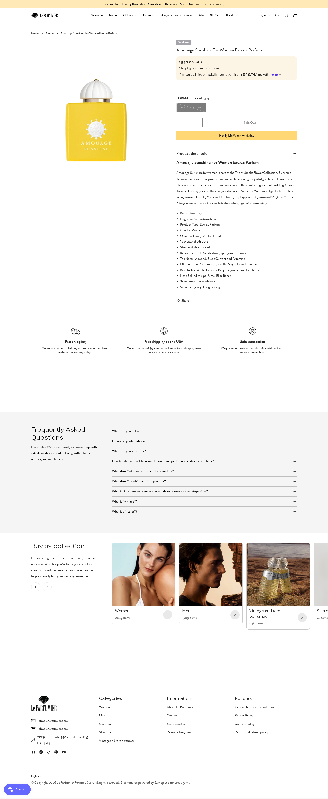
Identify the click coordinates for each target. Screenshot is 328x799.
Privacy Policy (244, 715)
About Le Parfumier (180, 707)
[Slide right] (47, 586)
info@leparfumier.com (53, 721)
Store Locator (176, 724)
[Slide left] (35, 586)
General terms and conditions (254, 707)
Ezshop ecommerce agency (172, 783)
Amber (49, 33)
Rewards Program (179, 732)
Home (35, 33)
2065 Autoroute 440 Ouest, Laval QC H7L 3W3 (63, 740)
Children (105, 724)
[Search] (277, 15)
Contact (172, 715)
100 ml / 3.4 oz (193, 108)
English (263, 15)
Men (102, 715)
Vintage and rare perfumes (117, 741)
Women (104, 707)
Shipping (185, 68)
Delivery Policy (245, 724)
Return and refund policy (251, 732)
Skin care (105, 732)
